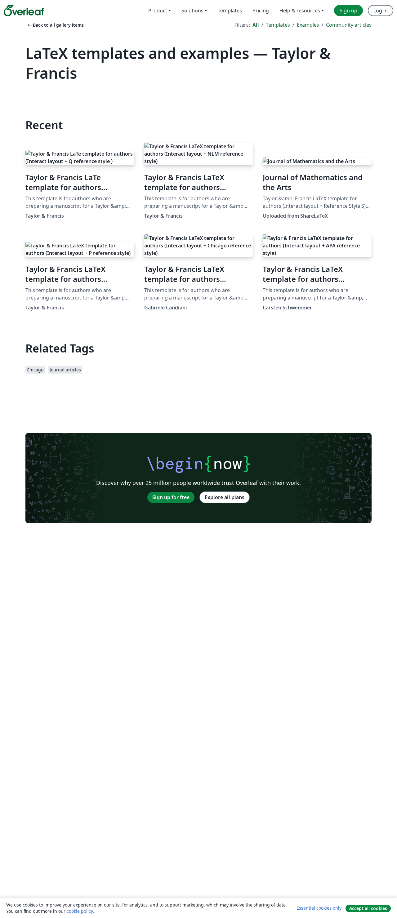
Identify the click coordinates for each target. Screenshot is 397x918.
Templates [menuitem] (230, 10)
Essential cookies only (319, 908)
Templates (278, 24)
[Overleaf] (24, 10)
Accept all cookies (368, 908)
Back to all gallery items (55, 25)
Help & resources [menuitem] (299, 10)
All (255, 24)
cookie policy (80, 911)
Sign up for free (171, 497)
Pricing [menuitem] (260, 10)
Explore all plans (224, 497)
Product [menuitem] (157, 10)
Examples (308, 24)
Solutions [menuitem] (192, 10)
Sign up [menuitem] (348, 10)
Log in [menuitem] (380, 10)
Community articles (349, 24)
